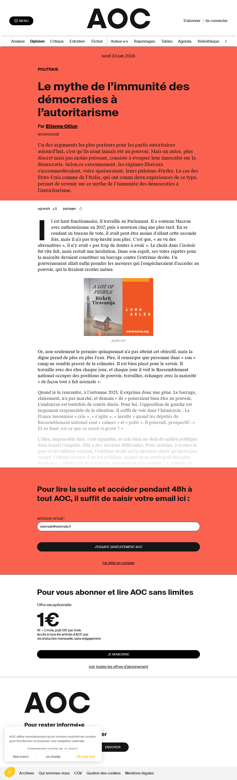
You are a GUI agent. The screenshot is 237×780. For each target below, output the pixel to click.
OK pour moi (85, 757)
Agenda (184, 41)
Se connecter (216, 20)
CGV (78, 773)
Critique (57, 41)
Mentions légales (139, 773)
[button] (9, 772)
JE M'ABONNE (118, 654)
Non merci (20, 757)
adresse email (50, 518)
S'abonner (192, 20)
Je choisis (53, 757)
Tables (166, 41)
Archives (26, 773)
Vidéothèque (208, 41)
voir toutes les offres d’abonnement (118, 666)
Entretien (77, 41)
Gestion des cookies (104, 773)
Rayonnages (144, 41)
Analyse (18, 41)
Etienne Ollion (62, 126)
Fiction (97, 41)
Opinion (37, 41)
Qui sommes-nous (54, 773)
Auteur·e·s (119, 41)
